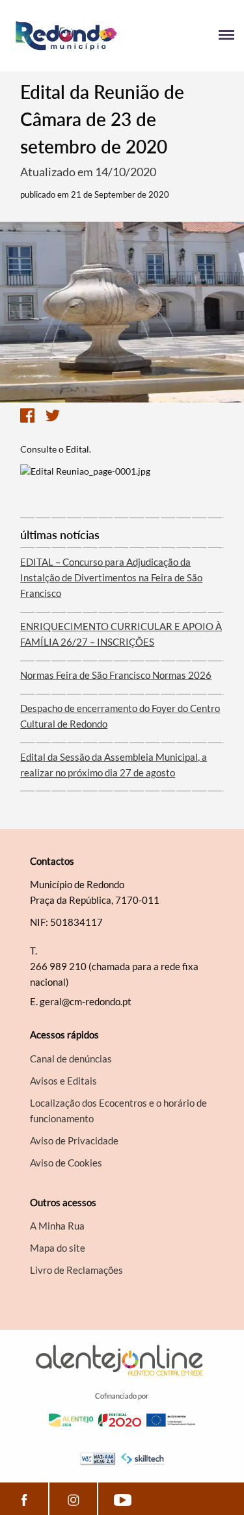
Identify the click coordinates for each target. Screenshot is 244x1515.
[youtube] (122, 1498)
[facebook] (24, 1498)
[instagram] (73, 1498)
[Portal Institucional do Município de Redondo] (66, 35)
